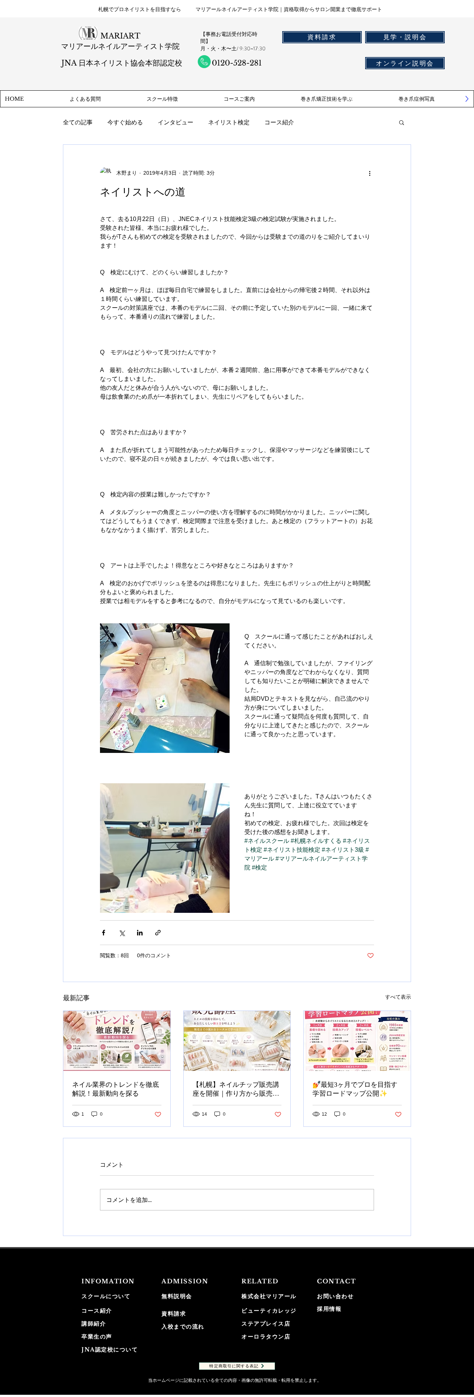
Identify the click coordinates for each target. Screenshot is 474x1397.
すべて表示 (398, 997)
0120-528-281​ (237, 62)
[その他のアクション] (369, 172)
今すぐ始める (125, 122)
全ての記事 (78, 122)
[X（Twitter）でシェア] (121, 932)
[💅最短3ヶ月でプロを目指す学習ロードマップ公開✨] (357, 1041)
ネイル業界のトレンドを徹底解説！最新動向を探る (115, 1089)
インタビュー (175, 122)
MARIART (120, 35)
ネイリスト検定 (229, 122)
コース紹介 (279, 122)
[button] (401, 122)
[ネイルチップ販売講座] (237, 1041)
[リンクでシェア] (157, 932)
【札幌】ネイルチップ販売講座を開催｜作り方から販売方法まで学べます (236, 1089)
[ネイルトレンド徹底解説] (116, 1041)
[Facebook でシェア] (103, 932)
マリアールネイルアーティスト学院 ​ (120, 46)
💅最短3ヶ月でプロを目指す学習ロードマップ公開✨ (355, 1089)
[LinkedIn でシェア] (139, 932)
